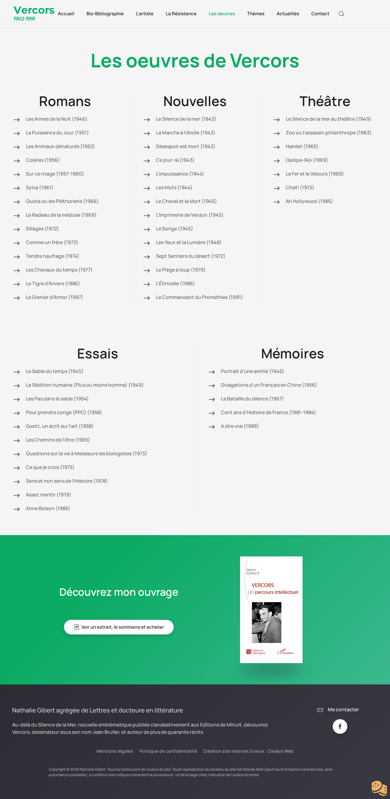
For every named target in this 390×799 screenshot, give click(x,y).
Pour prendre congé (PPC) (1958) (64, 412)
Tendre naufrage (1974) (52, 256)
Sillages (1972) (42, 228)
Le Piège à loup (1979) (181, 269)
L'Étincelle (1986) (175, 283)
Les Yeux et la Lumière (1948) (189, 242)
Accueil (66, 13)
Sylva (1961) (40, 187)
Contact (320, 13)
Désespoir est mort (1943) (185, 146)
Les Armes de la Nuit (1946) (56, 118)
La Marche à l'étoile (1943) (185, 132)
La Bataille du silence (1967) (252, 398)
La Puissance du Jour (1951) (57, 132)
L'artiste (145, 13)
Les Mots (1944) (174, 187)
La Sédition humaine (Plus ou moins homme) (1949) (85, 385)
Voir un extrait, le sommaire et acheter (122, 627)
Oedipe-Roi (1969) (307, 160)
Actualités (288, 13)
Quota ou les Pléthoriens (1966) (62, 201)
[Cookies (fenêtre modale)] (379, 788)
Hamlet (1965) (302, 146)
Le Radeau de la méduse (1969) (61, 214)
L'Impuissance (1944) (180, 173)
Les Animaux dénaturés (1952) (60, 146)
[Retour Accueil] (34, 13)
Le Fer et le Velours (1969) (315, 173)
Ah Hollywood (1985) (309, 201)
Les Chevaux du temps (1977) (59, 269)
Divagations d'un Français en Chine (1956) (269, 385)
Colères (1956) (43, 160)
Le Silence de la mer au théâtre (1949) (328, 118)
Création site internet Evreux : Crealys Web (248, 751)
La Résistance (181, 13)
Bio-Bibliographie (105, 13)
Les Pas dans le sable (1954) (57, 398)
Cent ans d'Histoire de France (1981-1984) (268, 412)
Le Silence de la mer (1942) (186, 118)
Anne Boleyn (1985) (48, 508)
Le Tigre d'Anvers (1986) (53, 283)
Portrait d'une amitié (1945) (252, 371)
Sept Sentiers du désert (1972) (190, 256)
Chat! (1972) (300, 187)
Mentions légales (115, 751)
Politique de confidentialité (168, 751)
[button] (342, 13)
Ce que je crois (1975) (50, 467)
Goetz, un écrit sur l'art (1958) (60, 426)
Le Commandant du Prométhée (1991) (199, 297)
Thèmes (255, 13)
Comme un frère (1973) (52, 242)
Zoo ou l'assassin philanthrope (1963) (329, 132)
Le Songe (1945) (174, 228)
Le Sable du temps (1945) (54, 371)
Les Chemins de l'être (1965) (58, 439)
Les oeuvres (222, 13)
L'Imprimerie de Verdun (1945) (190, 214)
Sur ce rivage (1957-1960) (55, 173)
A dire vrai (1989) (240, 426)
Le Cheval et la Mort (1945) (186, 201)
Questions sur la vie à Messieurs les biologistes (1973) (86, 453)
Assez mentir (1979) (48, 494)
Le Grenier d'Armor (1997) (54, 297)
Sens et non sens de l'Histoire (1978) (67, 481)
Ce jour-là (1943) (175, 160)
